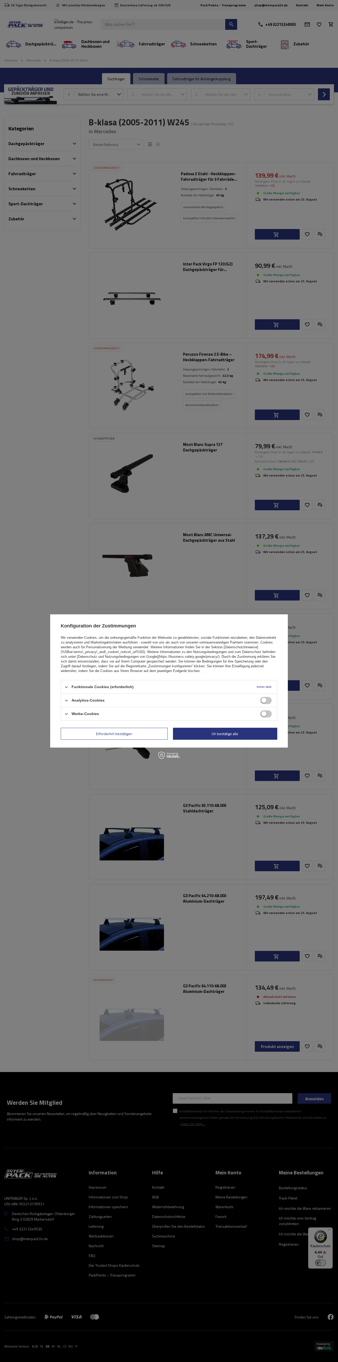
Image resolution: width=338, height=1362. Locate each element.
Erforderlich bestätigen (114, 733)
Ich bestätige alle (225, 733)
